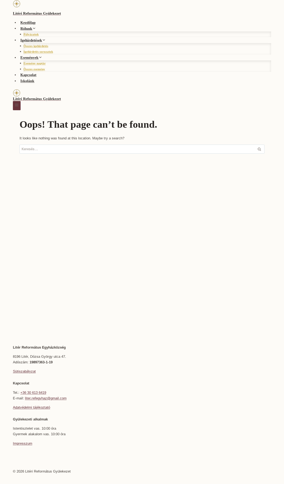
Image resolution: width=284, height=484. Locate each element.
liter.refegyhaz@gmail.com (46, 398)
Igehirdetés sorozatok (38, 51)
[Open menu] (17, 105)
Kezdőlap (28, 22)
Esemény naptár (34, 63)
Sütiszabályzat (24, 371)
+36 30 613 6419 (33, 393)
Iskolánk (27, 81)
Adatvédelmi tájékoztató (31, 407)
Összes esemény (34, 69)
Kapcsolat (28, 75)
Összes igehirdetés (35, 46)
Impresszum (22, 443)
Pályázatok (31, 34)
